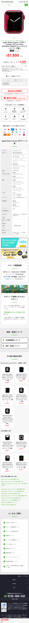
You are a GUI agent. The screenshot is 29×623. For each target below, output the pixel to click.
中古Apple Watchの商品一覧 (8, 504)
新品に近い (5, 83)
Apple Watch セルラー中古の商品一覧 (11, 498)
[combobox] (13, 5)
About (14, 579)
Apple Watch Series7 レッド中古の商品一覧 (12, 491)
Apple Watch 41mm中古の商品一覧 (10, 479)
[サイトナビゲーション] (26, 2)
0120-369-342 (16, 596)
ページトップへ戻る (24, 576)
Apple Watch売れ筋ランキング (9, 502)
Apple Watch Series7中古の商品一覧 (10, 493)
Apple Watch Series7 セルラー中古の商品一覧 (13, 489)
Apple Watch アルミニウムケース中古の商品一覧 (13, 495)
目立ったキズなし (14, 83)
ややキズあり (23, 83)
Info (14, 587)
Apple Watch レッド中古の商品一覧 (10, 500)
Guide (14, 583)
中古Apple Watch (19, 40)
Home (2, 40)
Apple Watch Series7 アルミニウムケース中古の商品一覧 (14, 484)
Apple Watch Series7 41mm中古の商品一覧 (12, 481)
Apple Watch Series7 (9, 40)
